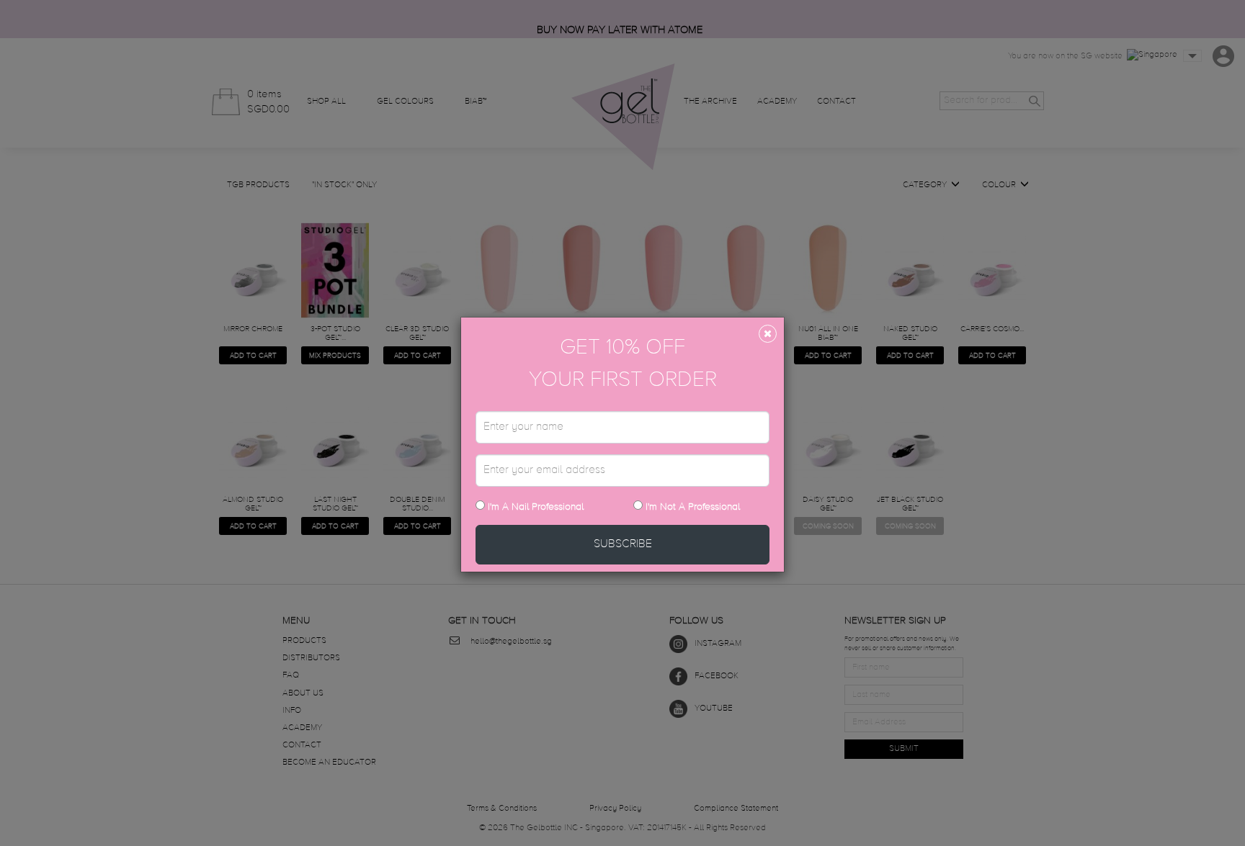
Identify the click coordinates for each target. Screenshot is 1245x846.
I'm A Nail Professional (534, 507)
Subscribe (623, 544)
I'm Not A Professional (693, 507)
